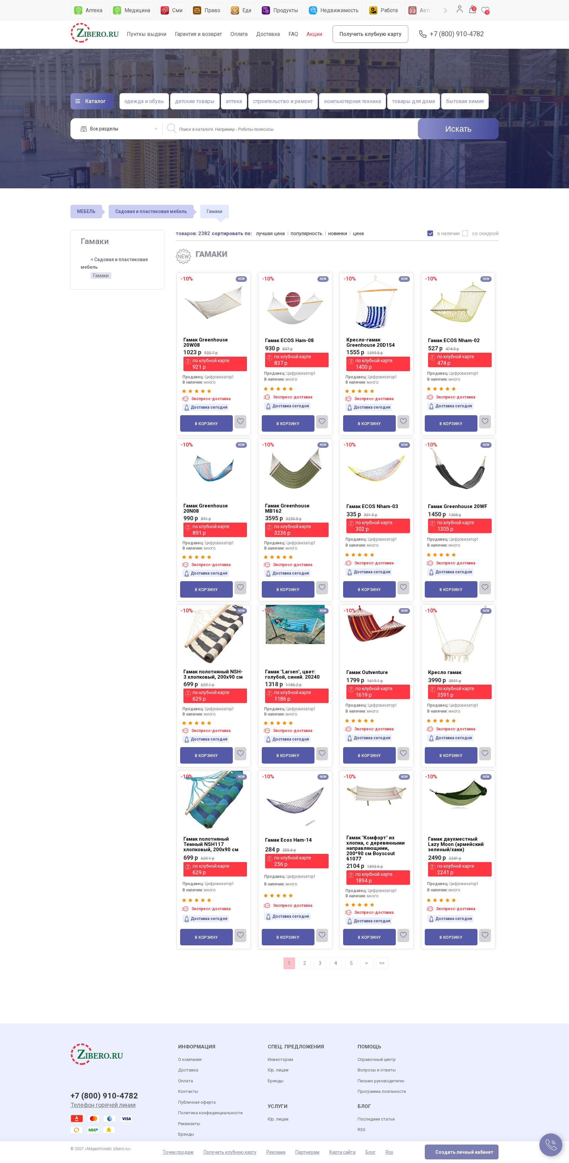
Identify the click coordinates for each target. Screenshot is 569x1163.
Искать (458, 128)
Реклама (275, 1152)
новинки (337, 233)
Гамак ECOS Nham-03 (372, 506)
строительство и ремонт (283, 101)
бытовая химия (465, 101)
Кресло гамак (444, 672)
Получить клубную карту (370, 34)
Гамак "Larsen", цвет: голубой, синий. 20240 (292, 674)
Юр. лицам (278, 1070)
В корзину (206, 423)
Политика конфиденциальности (210, 1112)
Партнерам (307, 1152)
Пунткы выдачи (146, 34)
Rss (389, 1152)
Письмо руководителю (381, 1080)
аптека (234, 101)
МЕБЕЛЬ (86, 211)
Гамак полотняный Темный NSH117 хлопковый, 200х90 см (210, 844)
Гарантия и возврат (198, 34)
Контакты (188, 1091)
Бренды (276, 1080)
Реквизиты (189, 1123)
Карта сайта (342, 1152)
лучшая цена (270, 233)
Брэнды (186, 1134)
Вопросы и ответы (377, 1070)
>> (382, 963)
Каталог (95, 101)
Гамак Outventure (367, 672)
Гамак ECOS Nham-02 (454, 340)
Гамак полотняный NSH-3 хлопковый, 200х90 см (213, 674)
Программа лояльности (382, 1091)
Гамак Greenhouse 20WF (457, 506)
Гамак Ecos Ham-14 (288, 840)
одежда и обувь (144, 101)
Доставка (268, 34)
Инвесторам (280, 1059)
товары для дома (413, 101)
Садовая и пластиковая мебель (151, 211)
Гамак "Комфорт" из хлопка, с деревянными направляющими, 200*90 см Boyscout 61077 (375, 848)
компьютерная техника (352, 101)
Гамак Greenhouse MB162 (287, 508)
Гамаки (101, 275)
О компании (190, 1059)
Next (445, 10)
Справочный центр (377, 1059)
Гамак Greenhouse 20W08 (205, 342)
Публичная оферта (197, 1102)
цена (358, 233)
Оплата (239, 34)
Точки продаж (178, 1152)
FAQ (293, 34)
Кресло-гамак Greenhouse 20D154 (370, 342)
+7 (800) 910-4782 (457, 34)
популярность (306, 233)
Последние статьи (376, 1119)
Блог (371, 1152)
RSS (362, 1129)
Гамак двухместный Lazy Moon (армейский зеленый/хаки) (456, 844)
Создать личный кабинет (464, 1152)
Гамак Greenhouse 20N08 (205, 508)
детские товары (195, 101)
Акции (314, 34)
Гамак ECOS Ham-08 (289, 340)
